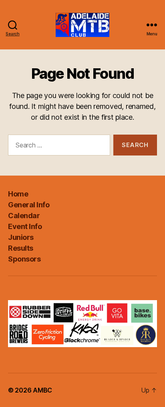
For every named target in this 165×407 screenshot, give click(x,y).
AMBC (42, 390)
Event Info (25, 226)
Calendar (24, 215)
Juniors (21, 237)
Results (20, 248)
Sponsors (24, 259)
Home (18, 194)
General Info (28, 204)
